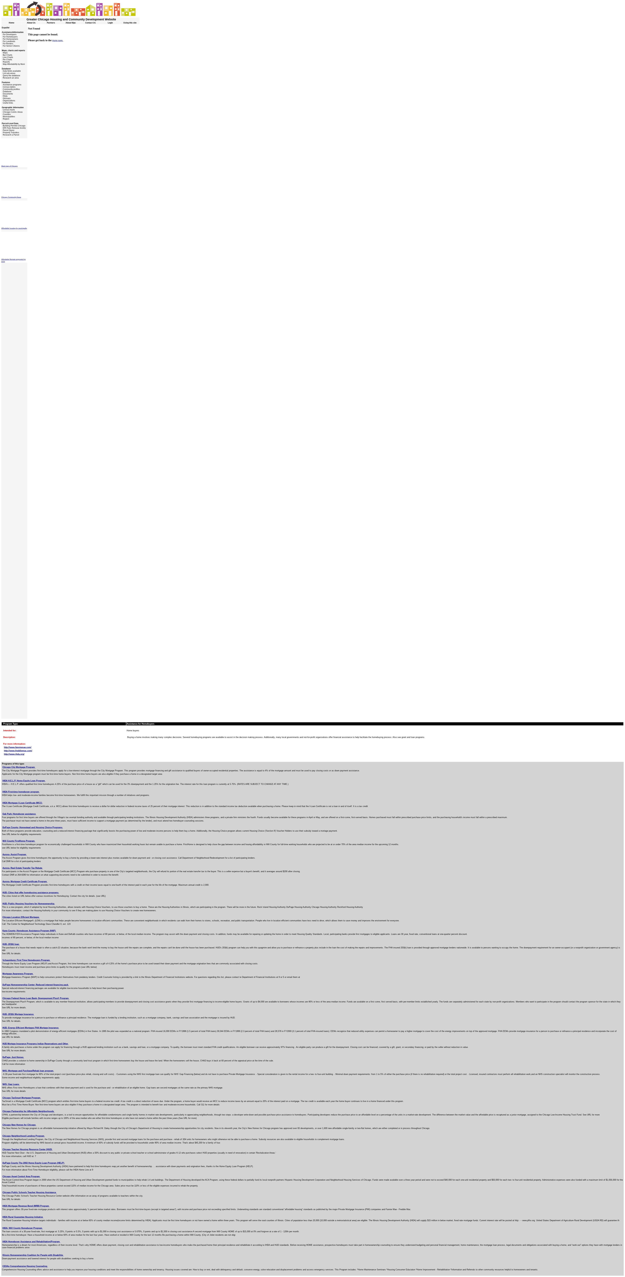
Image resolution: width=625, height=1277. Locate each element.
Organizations (8, 101)
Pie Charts (6, 59)
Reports (5, 62)
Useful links (7, 103)
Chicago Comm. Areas (12, 112)
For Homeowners (9, 39)
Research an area (10, 78)
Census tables (8, 87)
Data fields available (11, 71)
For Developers (8, 34)
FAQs (4, 96)
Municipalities (8, 116)
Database (6, 91)
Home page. (57, 40)
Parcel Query (7, 130)
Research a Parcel (10, 135)
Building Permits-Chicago (13, 126)
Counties (6, 114)
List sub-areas (8, 73)
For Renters (7, 44)
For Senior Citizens (10, 46)
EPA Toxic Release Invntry (13, 128)
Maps (4, 53)
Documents (7, 94)
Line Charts (7, 57)
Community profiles (10, 89)
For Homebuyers (9, 37)
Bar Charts (6, 55)
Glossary (6, 98)
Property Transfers (10, 132)
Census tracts (8, 110)
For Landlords (8, 41)
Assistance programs (11, 85)
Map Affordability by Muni (13, 64)
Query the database (10, 75)
